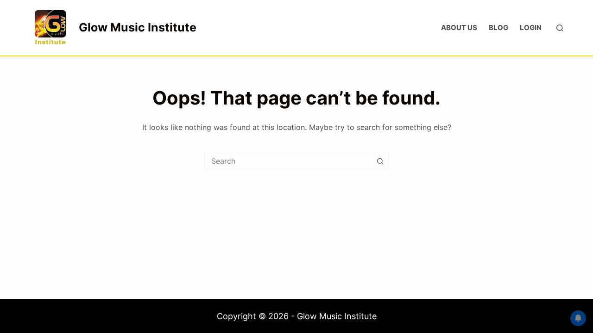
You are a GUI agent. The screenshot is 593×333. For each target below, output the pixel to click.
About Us (459, 27)
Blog (498, 27)
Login (531, 27)
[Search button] (380, 161)
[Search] (559, 28)
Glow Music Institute (137, 27)
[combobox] (287, 161)
